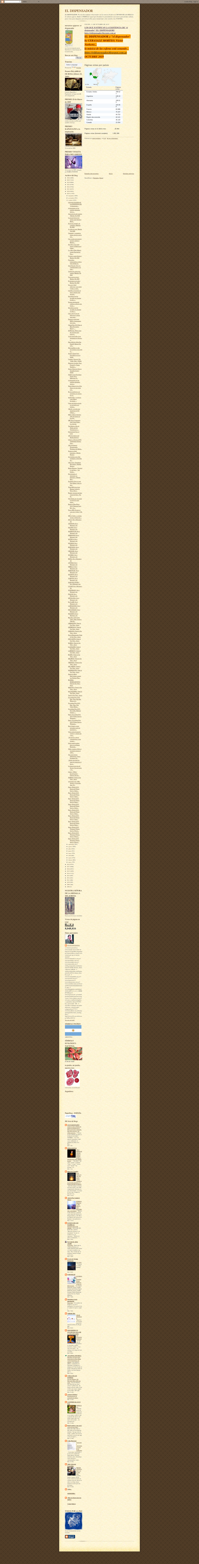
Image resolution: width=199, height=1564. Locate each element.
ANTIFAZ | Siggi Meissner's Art (72, 563)
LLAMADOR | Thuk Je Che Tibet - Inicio (74, 648)
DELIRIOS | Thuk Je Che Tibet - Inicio (75, 659)
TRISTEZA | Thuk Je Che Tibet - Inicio (75, 663)
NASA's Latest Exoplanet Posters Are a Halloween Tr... (74, 376)
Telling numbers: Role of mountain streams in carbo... (74, 750)
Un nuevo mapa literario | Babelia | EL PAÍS (75, 257)
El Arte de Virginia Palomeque (72, 1260)
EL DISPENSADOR (79, 10)
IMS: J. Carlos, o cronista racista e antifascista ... (75, 516)
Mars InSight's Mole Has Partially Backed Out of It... (74, 343)
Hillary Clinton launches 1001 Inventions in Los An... (74, 416)
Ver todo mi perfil (69, 1020)
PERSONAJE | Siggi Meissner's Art (73, 571)
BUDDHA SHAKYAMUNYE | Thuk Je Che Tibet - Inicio (74, 682)
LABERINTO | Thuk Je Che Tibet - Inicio (74, 651)
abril (69, 855)
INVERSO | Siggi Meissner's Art (72, 556)
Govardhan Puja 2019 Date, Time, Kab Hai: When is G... (74, 699)
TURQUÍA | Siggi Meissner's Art (73, 579)
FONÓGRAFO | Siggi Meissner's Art (74, 591)
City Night (78, 1262)
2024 (68, 182)
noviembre (71, 198)
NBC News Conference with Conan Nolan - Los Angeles (74, 422)
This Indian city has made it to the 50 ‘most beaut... (75, 500)
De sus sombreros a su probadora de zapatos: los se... (75, 393)
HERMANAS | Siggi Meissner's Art (73, 536)
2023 (68, 184)
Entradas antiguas (128, 174)
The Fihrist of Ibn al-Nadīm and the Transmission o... (73, 428)
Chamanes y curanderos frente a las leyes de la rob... (75, 235)
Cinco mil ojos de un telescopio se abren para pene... (74, 315)
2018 (68, 864)
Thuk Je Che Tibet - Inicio (75, 695)
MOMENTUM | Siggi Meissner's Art (74, 532)
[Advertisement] (102, 156)
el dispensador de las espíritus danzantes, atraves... (74, 210)
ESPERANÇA (79, 1406)
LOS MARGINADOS (73, 1125)
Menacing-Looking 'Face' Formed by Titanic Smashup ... (75, 365)
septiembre (71, 844)
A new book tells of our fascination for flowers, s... (75, 338)
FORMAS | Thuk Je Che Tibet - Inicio (74, 778)
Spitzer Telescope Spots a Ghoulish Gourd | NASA (75, 370)
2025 (68, 180)
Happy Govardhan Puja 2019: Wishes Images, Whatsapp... (75, 716)
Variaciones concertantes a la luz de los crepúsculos (79, 1446)
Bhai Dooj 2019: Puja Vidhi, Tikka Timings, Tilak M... (75, 619)
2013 (68, 875)
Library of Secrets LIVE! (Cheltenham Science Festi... (75, 441)
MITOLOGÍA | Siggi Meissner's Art (73, 599)
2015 (68, 871)
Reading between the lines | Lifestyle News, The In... (75, 494)
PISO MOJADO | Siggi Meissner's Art (74, 610)
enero (70, 862)
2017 (68, 866)
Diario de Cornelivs (72, 1171)
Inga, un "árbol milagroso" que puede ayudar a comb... (75, 286)
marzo (70, 858)
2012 (68, 878)
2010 (68, 882)
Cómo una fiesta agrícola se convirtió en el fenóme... (74, 405)
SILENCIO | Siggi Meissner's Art (73, 575)
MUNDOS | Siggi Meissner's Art (72, 544)
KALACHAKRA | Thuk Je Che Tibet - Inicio (75, 692)
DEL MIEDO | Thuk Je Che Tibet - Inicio (74, 667)
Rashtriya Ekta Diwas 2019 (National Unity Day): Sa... (74, 506)
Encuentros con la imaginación (72, 1300)
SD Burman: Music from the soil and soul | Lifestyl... (74, 332)
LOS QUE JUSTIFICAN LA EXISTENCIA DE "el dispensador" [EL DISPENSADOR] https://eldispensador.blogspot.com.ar (106, 30)
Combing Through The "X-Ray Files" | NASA (75, 360)
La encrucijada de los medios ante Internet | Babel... (74, 219)
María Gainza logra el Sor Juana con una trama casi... (75, 387)
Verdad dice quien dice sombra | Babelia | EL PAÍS (74, 273)
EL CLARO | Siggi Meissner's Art (73, 603)
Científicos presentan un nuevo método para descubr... (74, 292)
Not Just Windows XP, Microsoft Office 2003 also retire (74, 1381)
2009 (68, 884)
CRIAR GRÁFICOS (79, 1316)
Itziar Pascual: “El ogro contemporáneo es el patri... (74, 267)
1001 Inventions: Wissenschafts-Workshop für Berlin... (75, 447)
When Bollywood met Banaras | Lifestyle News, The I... (74, 489)
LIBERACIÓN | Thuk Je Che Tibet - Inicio (74, 624)
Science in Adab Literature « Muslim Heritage (74, 452)
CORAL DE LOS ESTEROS (72, 1377)
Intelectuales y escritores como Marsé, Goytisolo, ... (74, 399)
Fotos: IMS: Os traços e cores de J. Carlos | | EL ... (75, 511)
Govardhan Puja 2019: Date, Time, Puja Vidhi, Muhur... (74, 705)
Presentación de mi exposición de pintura (72, 1397)
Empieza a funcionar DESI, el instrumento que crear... (74, 321)
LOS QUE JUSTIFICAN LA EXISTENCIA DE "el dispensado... (75, 204)
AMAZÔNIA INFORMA (74, 1356)
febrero (70, 860)
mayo (70, 853)
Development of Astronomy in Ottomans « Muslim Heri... (74, 476)
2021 (68, 189)
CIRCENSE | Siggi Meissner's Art (73, 552)
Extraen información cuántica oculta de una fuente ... (75, 304)
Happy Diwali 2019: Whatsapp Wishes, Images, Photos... (74, 829)
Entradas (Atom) (98, 178)
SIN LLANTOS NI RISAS (79, 1337)
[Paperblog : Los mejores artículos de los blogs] (70, 1117)
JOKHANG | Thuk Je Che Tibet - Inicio (75, 632)
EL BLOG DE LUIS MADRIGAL (72, 1224)
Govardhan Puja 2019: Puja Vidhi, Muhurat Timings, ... (74, 710)
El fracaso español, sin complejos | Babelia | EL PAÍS (74, 225)
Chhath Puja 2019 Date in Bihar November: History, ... (75, 326)
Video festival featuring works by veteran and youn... (74, 733)
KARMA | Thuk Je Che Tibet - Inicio (74, 644)
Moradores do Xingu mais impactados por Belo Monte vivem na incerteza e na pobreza (74, 1360)
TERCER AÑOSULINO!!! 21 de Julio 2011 (79, 1471)
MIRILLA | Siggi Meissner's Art (72, 567)
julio (69, 849)
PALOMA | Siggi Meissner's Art (72, 528)
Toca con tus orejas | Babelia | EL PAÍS (73, 278)
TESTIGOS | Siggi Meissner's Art (73, 524)
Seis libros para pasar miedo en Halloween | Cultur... (74, 246)
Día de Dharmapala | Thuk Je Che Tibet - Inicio (75, 636)
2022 (68, 187)
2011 (68, 880)
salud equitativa (73, 945)
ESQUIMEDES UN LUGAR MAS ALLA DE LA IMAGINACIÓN (74, 1332)
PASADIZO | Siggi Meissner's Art (73, 614)
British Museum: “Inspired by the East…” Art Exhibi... (75, 470)
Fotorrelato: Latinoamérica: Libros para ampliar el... (75, 261)
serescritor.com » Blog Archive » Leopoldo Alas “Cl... (74, 783)
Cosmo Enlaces (71, 1504)
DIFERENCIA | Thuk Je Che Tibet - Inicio (74, 628)
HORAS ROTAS (72, 1148)
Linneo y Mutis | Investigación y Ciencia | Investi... (73, 773)
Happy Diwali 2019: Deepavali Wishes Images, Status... (73, 788)
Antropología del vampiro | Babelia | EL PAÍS (75, 215)
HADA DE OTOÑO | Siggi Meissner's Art (74, 583)
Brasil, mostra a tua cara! (74, 1426)
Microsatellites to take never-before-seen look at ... (75, 349)
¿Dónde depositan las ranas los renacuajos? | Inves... (75, 762)
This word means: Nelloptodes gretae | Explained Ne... (74, 756)
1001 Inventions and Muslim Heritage (73, 436)
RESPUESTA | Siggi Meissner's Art (73, 548)
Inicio (111, 174)
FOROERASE (71, 1275)
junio (70, 851)
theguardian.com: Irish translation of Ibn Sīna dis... (75, 458)
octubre (70, 200)
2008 (68, 887)
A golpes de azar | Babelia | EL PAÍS (75, 230)
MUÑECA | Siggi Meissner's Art (72, 540)
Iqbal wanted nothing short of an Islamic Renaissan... (74, 745)
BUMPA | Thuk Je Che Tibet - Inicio (74, 655)
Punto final (70, 1303)
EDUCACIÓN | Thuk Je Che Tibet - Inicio (74, 640)
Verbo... (69, 1489)
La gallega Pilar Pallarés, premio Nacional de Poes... (74, 252)
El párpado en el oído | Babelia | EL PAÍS (74, 282)
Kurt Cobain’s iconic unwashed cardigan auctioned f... (74, 727)
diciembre (71, 196)
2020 (68, 191)
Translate (78, 67)
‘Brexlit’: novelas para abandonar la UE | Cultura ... (74, 410)
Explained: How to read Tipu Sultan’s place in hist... (74, 483)
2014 (68, 873)
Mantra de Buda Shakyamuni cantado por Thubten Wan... (74, 676)
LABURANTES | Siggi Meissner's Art (74, 607)
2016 (68, 869)
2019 (68, 193)
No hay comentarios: (112, 138)
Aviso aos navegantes (72, 1427)
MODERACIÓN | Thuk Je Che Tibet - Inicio (75, 671)
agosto (70, 846)
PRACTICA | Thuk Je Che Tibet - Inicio (75, 688)
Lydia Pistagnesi (71, 1441)
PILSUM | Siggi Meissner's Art (72, 595)
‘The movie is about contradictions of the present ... (74, 739)
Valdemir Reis (71, 1313)
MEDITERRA (71, 1493)
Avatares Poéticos (72, 1395)
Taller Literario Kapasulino (71, 1465)
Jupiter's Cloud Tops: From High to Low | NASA (74, 355)
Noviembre (70, 1245)
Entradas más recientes (92, 174)
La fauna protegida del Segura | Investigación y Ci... (75, 767)
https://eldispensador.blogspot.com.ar (106, 52)
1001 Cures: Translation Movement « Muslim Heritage (74, 464)
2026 (68, 178)
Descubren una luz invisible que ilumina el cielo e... (74, 298)
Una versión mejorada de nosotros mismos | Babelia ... (75, 240)
